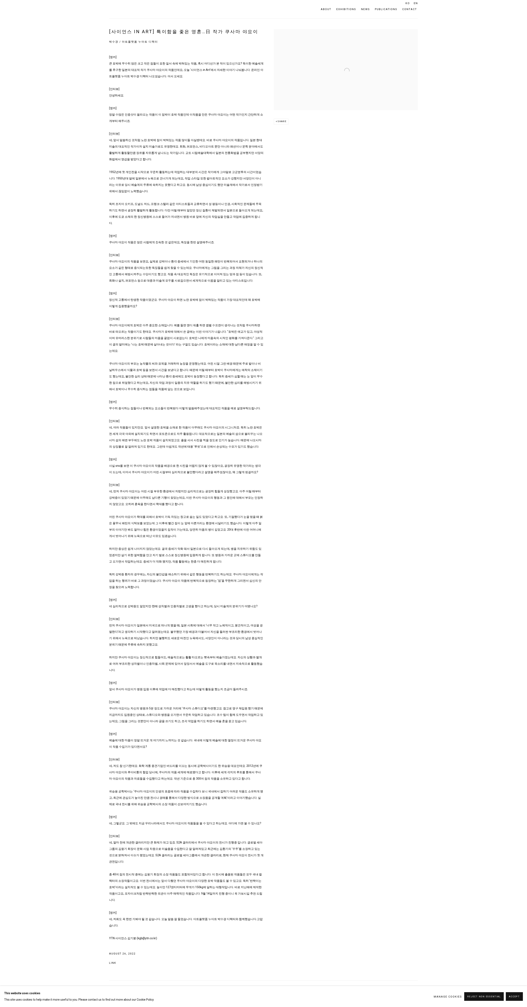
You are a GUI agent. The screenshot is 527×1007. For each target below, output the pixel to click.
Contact (409, 9)
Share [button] (282, 121)
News (365, 9)
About (326, 9)
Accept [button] (514, 996)
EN (416, 3)
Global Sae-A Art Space (129, 9)
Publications (386, 9)
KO (408, 3)
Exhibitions (346, 9)
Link (112, 962)
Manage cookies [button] (448, 996)
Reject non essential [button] (484, 996)
